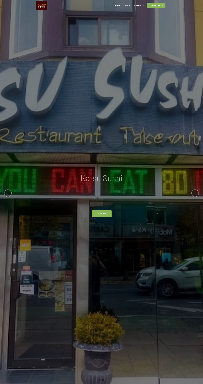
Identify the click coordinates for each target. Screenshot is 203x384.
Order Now (101, 214)
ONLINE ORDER (156, 5)
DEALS (127, 5)
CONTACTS (139, 5)
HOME (117, 5)
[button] (8, 193)
